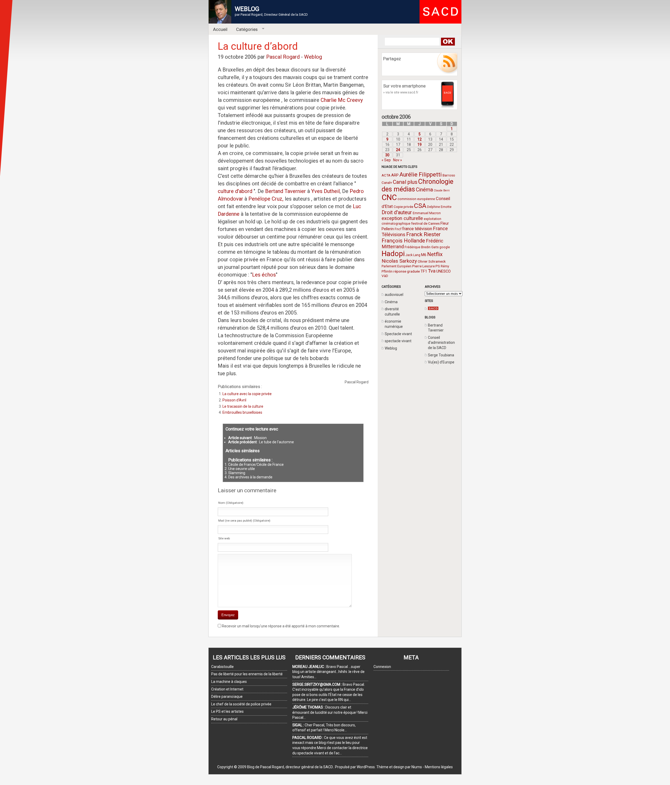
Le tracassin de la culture (242, 406)
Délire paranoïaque (227, 696)
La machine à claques (229, 681)
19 (419, 144)
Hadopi (393, 253)
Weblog (391, 348)
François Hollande (403, 240)
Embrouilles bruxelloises (242, 412)
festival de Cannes (425, 223)
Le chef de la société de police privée (241, 704)
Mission (260, 438)
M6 (423, 254)
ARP (395, 175)
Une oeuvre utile (241, 469)
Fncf (398, 229)
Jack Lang (412, 255)
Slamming (236, 473)
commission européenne (416, 199)
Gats (435, 247)
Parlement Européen (396, 266)
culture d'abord (236, 191)
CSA (420, 205)
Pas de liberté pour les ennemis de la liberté (247, 674)
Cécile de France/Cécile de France (256, 464)
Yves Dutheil (325, 191)
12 (419, 139)
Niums (416, 767)
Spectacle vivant (398, 334)
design (398, 767)
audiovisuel (394, 294)
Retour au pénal (224, 719)
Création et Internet (227, 689)
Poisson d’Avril (234, 400)
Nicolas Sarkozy (399, 261)
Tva (432, 271)
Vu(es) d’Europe (441, 362)
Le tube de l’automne (276, 442)
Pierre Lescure (423, 266)
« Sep (386, 160)
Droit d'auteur (397, 212)
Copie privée (403, 206)
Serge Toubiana (441, 355)
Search (448, 41)
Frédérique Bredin (418, 247)
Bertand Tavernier (285, 191)
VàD (385, 276)
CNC (389, 197)
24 (398, 150)
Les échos (264, 275)
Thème (382, 767)
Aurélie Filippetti (420, 174)
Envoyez (228, 615)
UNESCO (443, 271)
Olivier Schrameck (432, 261)
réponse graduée (406, 271)
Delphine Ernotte (439, 207)
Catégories (245, 29)
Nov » (397, 160)
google (444, 247)
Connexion (382, 667)
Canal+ (387, 182)
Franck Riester (423, 234)
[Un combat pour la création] (433, 309)
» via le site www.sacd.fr (400, 92)
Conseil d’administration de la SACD (441, 342)
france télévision (417, 228)
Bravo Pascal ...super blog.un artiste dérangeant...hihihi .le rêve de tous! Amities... (328, 672)
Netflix (435, 254)
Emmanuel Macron (427, 213)
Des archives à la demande (250, 477)
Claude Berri (442, 190)
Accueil (220, 29)
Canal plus (405, 182)
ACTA (386, 175)
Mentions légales (439, 767)
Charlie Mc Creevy (342, 100)
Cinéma (424, 190)
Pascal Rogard (283, 57)
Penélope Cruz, (265, 199)
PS (438, 266)
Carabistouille (222, 667)
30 (387, 155)
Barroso (449, 175)
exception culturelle (402, 218)
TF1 (424, 271)
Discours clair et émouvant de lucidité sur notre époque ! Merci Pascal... (329, 712)
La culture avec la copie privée (247, 394)
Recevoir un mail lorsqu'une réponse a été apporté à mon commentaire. (281, 626)
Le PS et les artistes (227, 711)
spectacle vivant (398, 341)
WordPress (366, 767)
